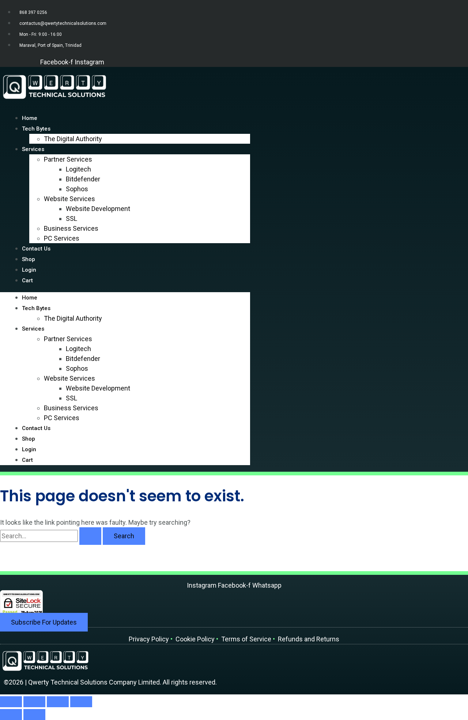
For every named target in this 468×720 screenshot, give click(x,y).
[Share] (58, 701)
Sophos (77, 189)
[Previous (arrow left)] (11, 714)
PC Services (61, 238)
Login (29, 449)
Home (29, 297)
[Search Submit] (90, 536)
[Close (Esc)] (81, 701)
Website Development (98, 208)
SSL (71, 218)
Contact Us (36, 248)
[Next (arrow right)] (34, 714)
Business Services (71, 228)
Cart (27, 280)
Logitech (78, 169)
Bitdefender (83, 179)
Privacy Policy (149, 639)
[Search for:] (51, 536)
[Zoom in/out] (11, 701)
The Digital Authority (73, 139)
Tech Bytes (36, 308)
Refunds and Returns (308, 639)
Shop (28, 439)
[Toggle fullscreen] (34, 701)
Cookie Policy (195, 639)
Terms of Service (246, 639)
